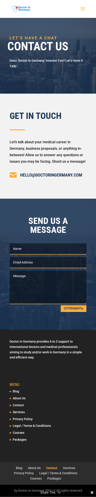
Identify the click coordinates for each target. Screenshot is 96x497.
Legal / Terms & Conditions (32, 426)
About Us (19, 398)
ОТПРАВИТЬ (73, 308)
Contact (18, 405)
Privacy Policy (23, 419)
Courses (18, 432)
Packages (20, 439)
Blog (16, 391)
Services (19, 412)
